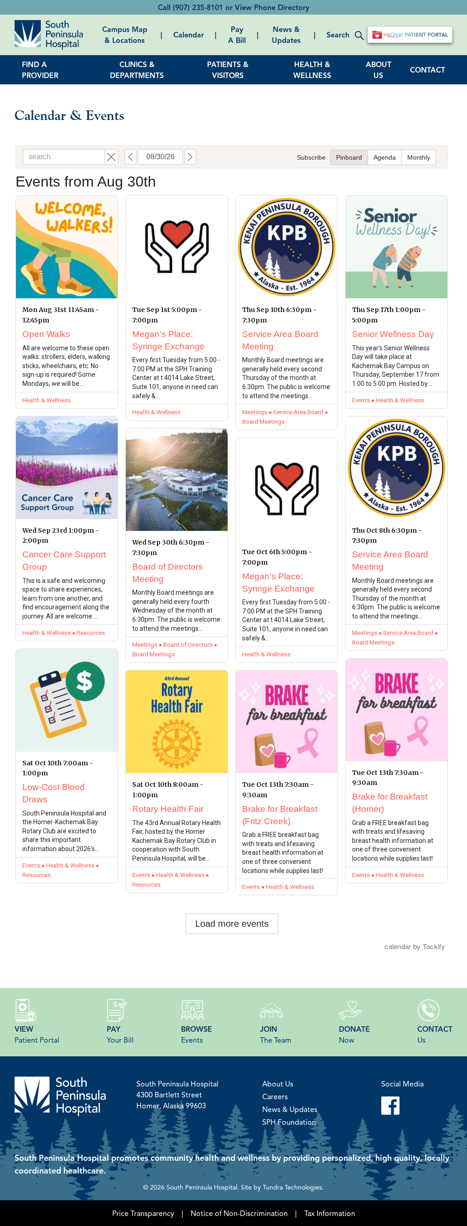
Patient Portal (37, 1034)
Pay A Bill (237, 35)
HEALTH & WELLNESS (312, 70)
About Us (277, 1083)
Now (354, 1034)
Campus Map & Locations (124, 35)
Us (434, 1034)
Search (338, 34)
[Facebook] (402, 1105)
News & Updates (286, 35)
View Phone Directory (272, 7)
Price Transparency (143, 1213)
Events (196, 1034)
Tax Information (329, 1213)
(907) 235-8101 (198, 7)
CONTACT (427, 69)
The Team (275, 1034)
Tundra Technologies (292, 1187)
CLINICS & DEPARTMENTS (137, 70)
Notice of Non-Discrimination (239, 1213)
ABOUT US (378, 70)
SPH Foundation (289, 1122)
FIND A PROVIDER (40, 70)
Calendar (188, 34)
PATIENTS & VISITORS (228, 70)
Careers (275, 1096)
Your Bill (120, 1034)
